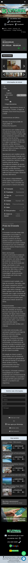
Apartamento (7, 30)
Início (5, 28)
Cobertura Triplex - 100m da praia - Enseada (12, 442)
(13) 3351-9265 (15, 21)
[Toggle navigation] (25, 2)
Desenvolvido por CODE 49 (14, 561)
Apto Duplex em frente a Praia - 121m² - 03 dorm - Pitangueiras (13, 486)
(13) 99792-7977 (15, 18)
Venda (9, 28)
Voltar (24, 32)
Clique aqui (6, 503)
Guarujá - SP (16, 28)
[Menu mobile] (2, 2)
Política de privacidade (14, 560)
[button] (4, 66)
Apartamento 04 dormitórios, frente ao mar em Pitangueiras (13, 464)
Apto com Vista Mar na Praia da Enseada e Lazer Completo (14, 453)
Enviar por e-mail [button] (14, 417)
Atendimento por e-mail (15, 535)
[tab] (7, 55)
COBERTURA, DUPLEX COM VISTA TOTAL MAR (14, 475)
